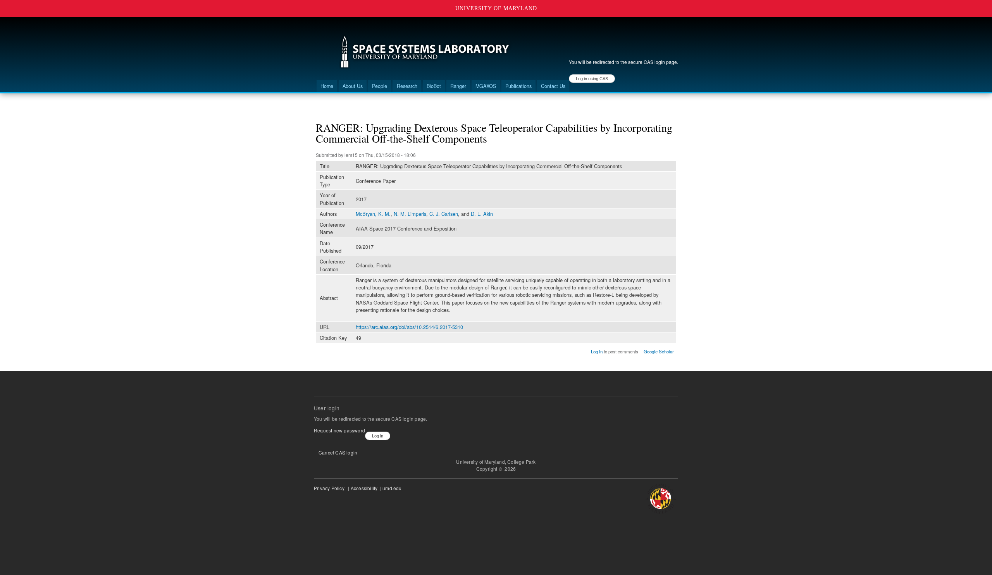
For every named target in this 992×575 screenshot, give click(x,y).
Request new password (339, 430)
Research (407, 86)
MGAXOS (485, 86)
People (379, 86)
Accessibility (365, 488)
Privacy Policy (330, 488)
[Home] (425, 53)
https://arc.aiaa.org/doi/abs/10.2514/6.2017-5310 (409, 327)
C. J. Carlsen (443, 213)
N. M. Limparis (410, 213)
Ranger (458, 86)
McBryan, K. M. (373, 213)
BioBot (434, 86)
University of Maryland (496, 8)
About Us (353, 86)
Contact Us (553, 86)
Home (326, 86)
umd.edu (392, 488)
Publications (518, 86)
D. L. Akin (482, 213)
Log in (597, 351)
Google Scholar (659, 351)
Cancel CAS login (338, 452)
